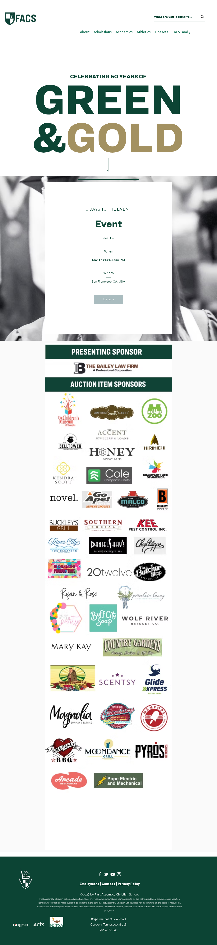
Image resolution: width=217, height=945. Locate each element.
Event (108, 223)
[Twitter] (106, 874)
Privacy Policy (129, 884)
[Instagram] (119, 874)
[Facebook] (100, 874)
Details (108, 299)
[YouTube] (112, 874)
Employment (89, 884)
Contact (108, 884)
